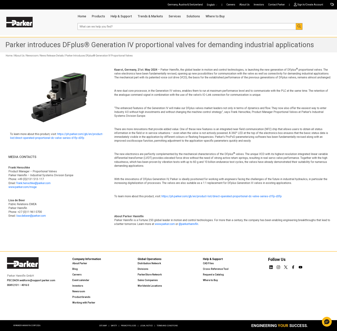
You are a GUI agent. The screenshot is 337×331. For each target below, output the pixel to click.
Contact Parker (276, 4)
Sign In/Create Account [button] (310, 4)
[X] (286, 266)
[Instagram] (278, 266)
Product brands (81, 297)
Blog (75, 269)
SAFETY (115, 326)
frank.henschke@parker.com (33, 183)
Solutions (193, 16)
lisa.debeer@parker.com (31, 215)
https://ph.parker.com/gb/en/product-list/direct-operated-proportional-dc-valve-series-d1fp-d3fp (221, 196)
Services (174, 16)
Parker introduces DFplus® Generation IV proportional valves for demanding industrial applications (159, 45)
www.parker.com (165, 224)
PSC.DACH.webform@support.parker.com (31, 280)
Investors (259, 4)
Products (98, 16)
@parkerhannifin (188, 224)
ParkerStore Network (150, 274)
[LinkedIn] (271, 266)
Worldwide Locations (150, 285)
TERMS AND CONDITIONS (167, 326)
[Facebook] (293, 266)
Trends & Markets (150, 16)
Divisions (143, 269)
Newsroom (78, 291)
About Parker (79, 263)
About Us (244, 4)
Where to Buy (215, 16)
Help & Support (121, 16)
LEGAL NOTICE (147, 326)
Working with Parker (83, 302)
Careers (230, 4)
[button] (213, 5)
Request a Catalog (213, 274)
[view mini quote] (332, 5)
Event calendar (80, 280)
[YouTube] (300, 266)
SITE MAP (104, 326)
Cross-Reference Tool (216, 269)
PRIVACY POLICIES (129, 326)
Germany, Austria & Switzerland (185, 4)
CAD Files (208, 263)
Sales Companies (148, 280)
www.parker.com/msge (22, 187)
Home (82, 16)
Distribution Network (149, 263)
